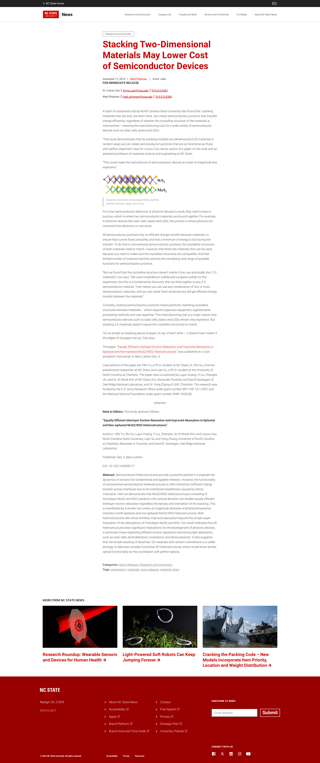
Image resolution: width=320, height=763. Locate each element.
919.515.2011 (48, 710)
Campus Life (164, 14)
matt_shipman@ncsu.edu (137, 96)
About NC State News (266, 14)
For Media (241, 14)
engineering (118, 569)
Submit (270, 712)
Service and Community (216, 14)
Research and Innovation (137, 14)
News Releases (129, 564)
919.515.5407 (160, 90)
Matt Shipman (138, 79)
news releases (149, 569)
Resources (139, 756)
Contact (165, 702)
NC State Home (55, 3)
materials (133, 569)
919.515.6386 (164, 96)
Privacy (126, 756)
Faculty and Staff (188, 14)
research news (169, 569)
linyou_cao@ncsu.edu (135, 90)
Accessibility (112, 756)
